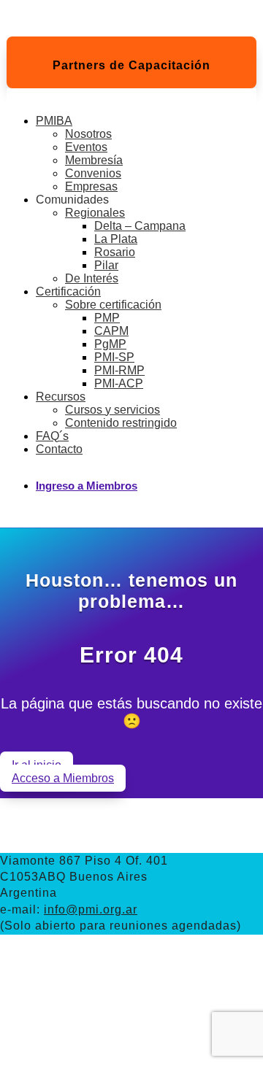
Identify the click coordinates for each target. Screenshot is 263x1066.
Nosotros (88, 134)
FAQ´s (52, 436)
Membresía (94, 160)
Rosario (114, 252)
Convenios (93, 173)
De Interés (91, 278)
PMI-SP (114, 357)
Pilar (106, 265)
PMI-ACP (118, 383)
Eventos (86, 147)
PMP (107, 318)
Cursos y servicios (112, 409)
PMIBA (54, 121)
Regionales (95, 212)
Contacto (59, 449)
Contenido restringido (121, 423)
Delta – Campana (140, 226)
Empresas (91, 186)
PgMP (110, 344)
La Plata (115, 239)
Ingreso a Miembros (86, 485)
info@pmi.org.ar (90, 909)
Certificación (68, 291)
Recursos (60, 396)
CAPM (111, 331)
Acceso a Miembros (63, 778)
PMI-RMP (119, 370)
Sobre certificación (113, 304)
